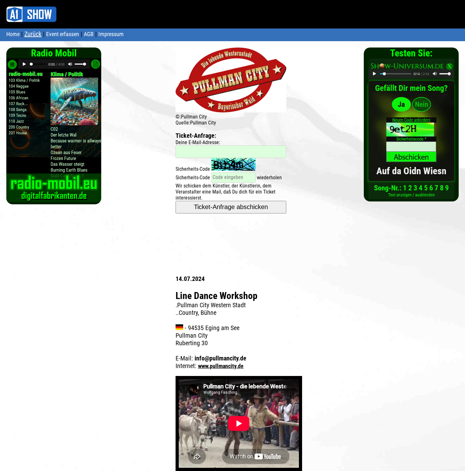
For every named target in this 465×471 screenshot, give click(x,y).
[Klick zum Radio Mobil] (53, 198)
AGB (89, 34)
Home (13, 34)
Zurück (32, 34)
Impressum (111, 34)
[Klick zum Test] (411, 195)
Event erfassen (62, 34)
